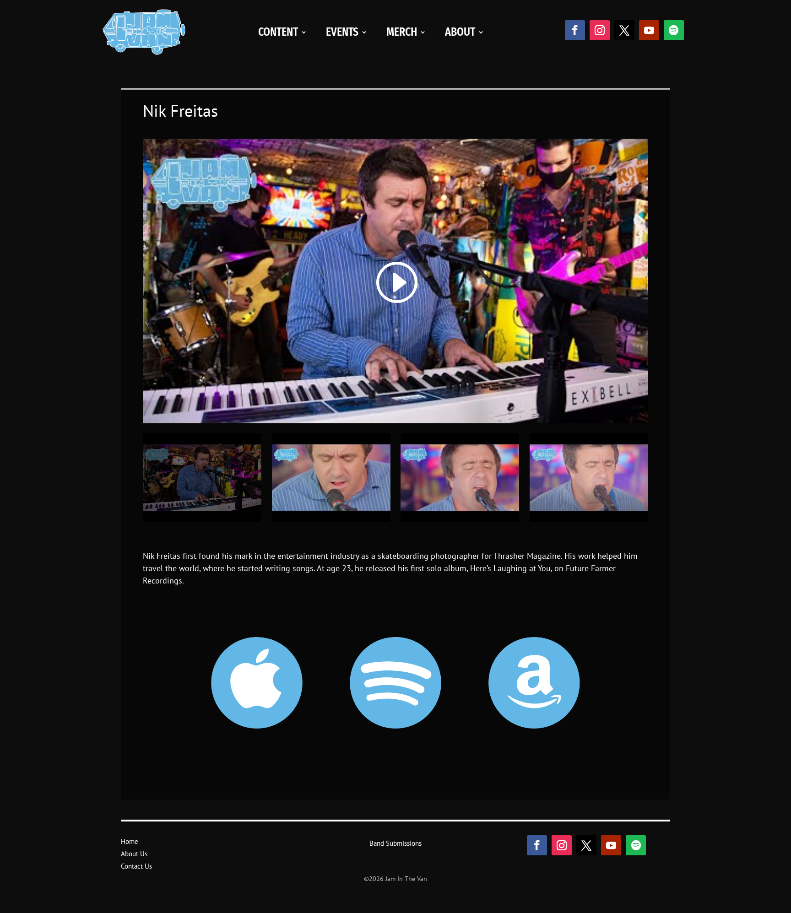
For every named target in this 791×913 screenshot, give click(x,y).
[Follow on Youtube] (649, 30)
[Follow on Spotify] (674, 30)
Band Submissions (395, 843)
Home (129, 841)
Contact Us (136, 866)
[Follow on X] (624, 30)
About (460, 32)
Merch (401, 32)
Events (342, 32)
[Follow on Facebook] (575, 30)
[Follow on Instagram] (600, 30)
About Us (134, 853)
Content (278, 32)
